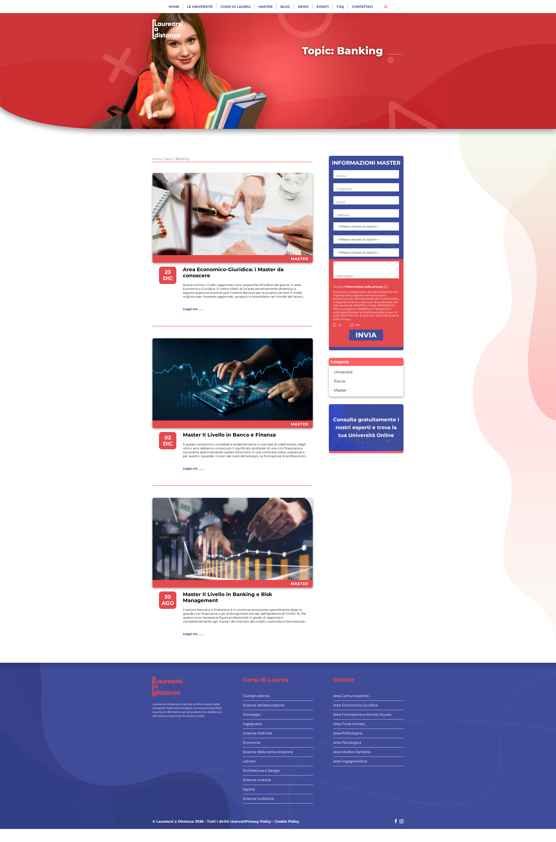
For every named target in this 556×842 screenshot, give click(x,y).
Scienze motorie (257, 780)
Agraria (249, 789)
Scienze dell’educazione (263, 705)
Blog (285, 7)
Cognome (344, 189)
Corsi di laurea (235, 7)
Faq (340, 7)
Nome (341, 176)
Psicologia (251, 714)
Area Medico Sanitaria (352, 752)
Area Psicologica (347, 743)
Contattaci (362, 7)
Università (343, 372)
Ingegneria (252, 724)
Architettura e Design (261, 771)
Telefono (342, 215)
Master (265, 7)
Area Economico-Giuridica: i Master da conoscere (233, 273)
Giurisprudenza (256, 696)
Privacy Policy (258, 821)
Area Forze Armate (349, 724)
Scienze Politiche (257, 733)
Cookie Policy (287, 821)
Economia (251, 743)
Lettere (249, 761)
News (303, 7)
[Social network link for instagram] (401, 822)
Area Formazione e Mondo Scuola (362, 714)
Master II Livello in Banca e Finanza (229, 435)
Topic (168, 159)
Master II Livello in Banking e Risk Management (227, 597)
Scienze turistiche (258, 799)
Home (174, 7)
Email (340, 202)
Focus (339, 381)
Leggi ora (190, 309)
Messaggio (344, 275)
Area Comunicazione (351, 696)
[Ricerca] (386, 6)
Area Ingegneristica (350, 761)
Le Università (200, 7)
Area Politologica (347, 733)
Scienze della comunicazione (268, 752)
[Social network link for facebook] (395, 822)
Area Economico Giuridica (355, 705)
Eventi (322, 7)
